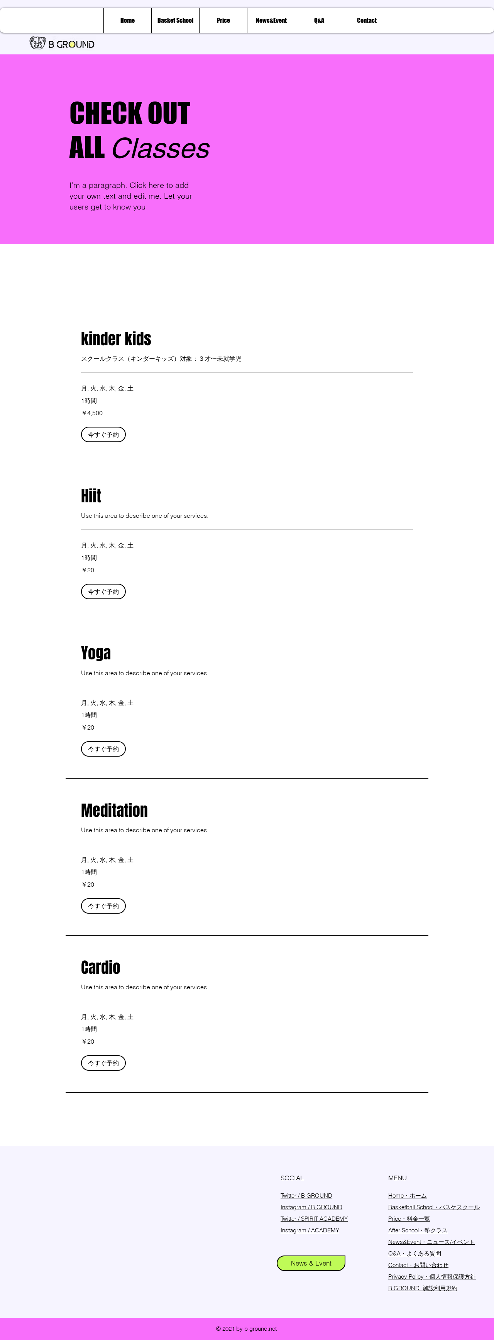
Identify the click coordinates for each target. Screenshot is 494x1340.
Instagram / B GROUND (311, 1207)
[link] (247, 339)
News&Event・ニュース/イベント (431, 1241)
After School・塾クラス (418, 1230)
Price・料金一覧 (409, 1218)
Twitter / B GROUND (306, 1195)
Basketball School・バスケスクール (434, 1207)
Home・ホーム (407, 1195)
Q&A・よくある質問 (414, 1253)
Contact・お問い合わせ (418, 1265)
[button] (103, 434)
